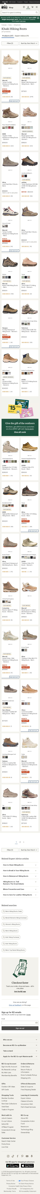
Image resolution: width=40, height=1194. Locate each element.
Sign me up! (20, 1028)
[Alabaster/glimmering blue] (28, 557)
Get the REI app (20, 991)
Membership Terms (10, 1191)
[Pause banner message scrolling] (38, 18)
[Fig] (23, 703)
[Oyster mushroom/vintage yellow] (25, 557)
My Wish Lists (6, 1072)
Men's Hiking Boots (11, 931)
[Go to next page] (23, 842)
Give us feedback (15, 1005)
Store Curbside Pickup (29, 1075)
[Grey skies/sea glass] (23, 557)
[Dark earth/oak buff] (9, 505)
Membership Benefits (9, 1075)
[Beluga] (29, 74)
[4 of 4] (11, 68)
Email (3, 1019)
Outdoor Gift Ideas (8, 1087)
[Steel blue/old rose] (4, 461)
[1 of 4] (8, 68)
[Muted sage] (25, 127)
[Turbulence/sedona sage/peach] (25, 324)
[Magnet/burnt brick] (12, 505)
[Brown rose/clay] (7, 461)
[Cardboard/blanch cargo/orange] (23, 176)
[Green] (23, 505)
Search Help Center (9, 1141)
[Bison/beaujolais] (9, 127)
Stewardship (25, 1132)
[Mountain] (34, 74)
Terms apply (29, 429)
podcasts (31, 1156)
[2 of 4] (9, 68)
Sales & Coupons (27, 1087)
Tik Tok (13, 1156)
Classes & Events (27, 1101)
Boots (10, 25)
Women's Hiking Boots (12, 924)
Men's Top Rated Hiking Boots (15, 950)
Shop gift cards (20, 432)
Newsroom (25, 1126)
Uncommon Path (27, 1104)
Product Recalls (12, 1188)
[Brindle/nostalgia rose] (3, 127)
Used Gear (5, 1106)
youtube (27, 1156)
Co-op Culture (7, 1121)
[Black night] (9, 277)
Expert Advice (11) (22, 36)
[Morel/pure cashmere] (3, 703)
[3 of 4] (10, 68)
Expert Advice (26, 1098)
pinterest (22, 1156)
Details (28, 1015)
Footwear (4, 25)
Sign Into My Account (9, 1067)
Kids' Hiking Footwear (12, 937)
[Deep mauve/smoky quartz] (34, 557)
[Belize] (31, 127)
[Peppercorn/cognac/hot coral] (25, 808)
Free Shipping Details (28, 1089)
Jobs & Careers (7, 1118)
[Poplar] (23, 757)
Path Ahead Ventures (28, 1107)
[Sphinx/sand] (3, 373)
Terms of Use (10, 1180)
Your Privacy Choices (27, 1180)
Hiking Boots (17, 25)
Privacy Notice (11, 1183)
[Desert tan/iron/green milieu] (28, 808)
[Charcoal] (23, 127)
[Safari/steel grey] (6, 505)
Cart (32, 7)
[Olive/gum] (23, 74)
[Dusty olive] (23, 277)
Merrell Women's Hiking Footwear (16, 918)
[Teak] (32, 74)
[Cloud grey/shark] (9, 601)
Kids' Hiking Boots (11, 943)
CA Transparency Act (26, 1188)
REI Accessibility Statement (27, 1191)
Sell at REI (5, 1124)
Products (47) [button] (7, 36)
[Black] (23, 650)
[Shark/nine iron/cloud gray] (23, 808)
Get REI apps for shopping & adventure (20, 1162)
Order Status (25, 1067)
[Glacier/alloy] (9, 373)
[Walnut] (3, 277)
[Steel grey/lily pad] (6, 127)
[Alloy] (6, 226)
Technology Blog (27, 1129)
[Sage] (12, 461)
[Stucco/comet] (3, 226)
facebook (17, 1156)
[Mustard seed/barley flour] (28, 461)
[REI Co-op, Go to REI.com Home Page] (4, 7)
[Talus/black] (26, 74)
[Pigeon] (25, 757)
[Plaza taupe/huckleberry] (12, 127)
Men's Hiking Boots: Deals (13, 911)
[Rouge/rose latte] (31, 373)
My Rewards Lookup (9, 1069)
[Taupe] (28, 277)
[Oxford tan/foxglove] (6, 601)
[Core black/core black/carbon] (25, 176)
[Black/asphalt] (6, 703)
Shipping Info (26, 1078)
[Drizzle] (25, 703)
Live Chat (5, 1147)
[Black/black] (25, 277)
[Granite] (6, 277)
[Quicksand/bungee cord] (3, 757)
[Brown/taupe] (3, 557)
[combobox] (20, 12)
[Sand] (28, 703)
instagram (8, 1156)
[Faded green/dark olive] (6, 757)
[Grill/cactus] (3, 601)
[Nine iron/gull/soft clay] (23, 324)
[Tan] (6, 808)
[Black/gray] (6, 557)
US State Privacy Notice (26, 1183)
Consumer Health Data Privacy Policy (20, 1186)
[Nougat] (28, 127)
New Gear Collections (9, 1104)
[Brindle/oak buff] (3, 505)
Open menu (37, 7)
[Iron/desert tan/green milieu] (28, 324)
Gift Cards (5, 1089)
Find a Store (6, 1144)
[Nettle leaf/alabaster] (25, 461)
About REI (24, 1118)
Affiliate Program (7, 1127)
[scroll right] (37, 74)
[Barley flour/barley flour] (28, 373)
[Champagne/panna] (9, 461)
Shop (11, 7)
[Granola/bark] (23, 373)
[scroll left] (22, 74)
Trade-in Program (8, 1109)
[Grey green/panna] (15, 461)
